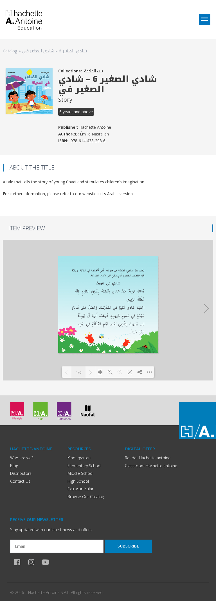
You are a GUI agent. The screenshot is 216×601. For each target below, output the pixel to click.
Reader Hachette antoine (147, 457)
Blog (14, 465)
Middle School (80, 473)
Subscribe (128, 546)
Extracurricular (80, 488)
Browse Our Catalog (86, 496)
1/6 (78, 372)
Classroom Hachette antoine (151, 465)
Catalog (10, 51)
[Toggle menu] (204, 19)
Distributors (21, 473)
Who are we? (21, 457)
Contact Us (20, 481)
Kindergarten (79, 457)
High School (78, 481)
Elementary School (84, 465)
